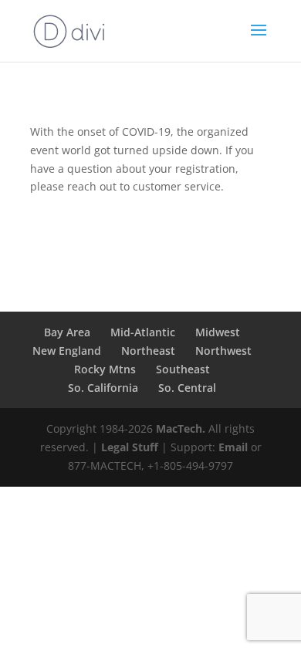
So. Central (187, 387)
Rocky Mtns (105, 369)
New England (66, 350)
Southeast (183, 369)
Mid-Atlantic (142, 332)
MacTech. (180, 428)
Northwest (223, 350)
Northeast (148, 350)
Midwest (217, 332)
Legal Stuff (129, 447)
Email (233, 447)
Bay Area (67, 332)
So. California (103, 387)
